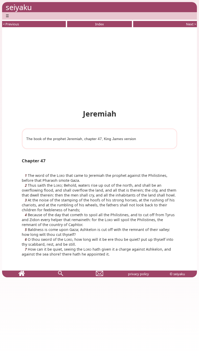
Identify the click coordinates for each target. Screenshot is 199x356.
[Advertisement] (99, 67)
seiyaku (19, 7)
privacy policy (138, 274)
